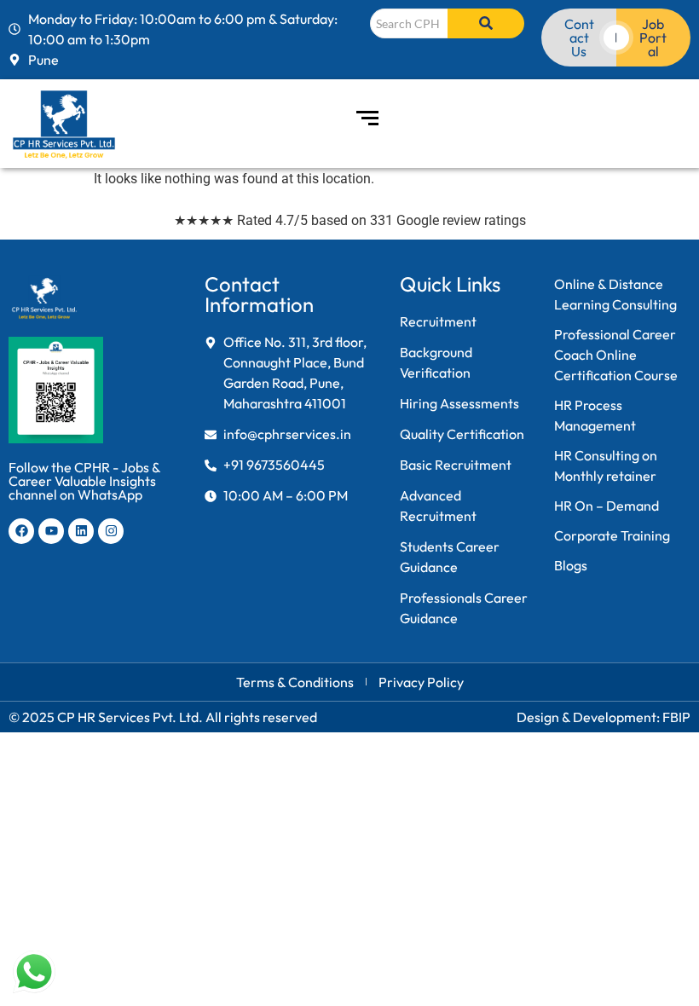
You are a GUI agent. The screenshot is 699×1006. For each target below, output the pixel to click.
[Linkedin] (81, 531)
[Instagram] (111, 531)
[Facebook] (21, 531)
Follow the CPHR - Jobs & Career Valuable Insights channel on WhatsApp (84, 481)
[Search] (486, 23)
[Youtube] (51, 531)
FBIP (676, 717)
